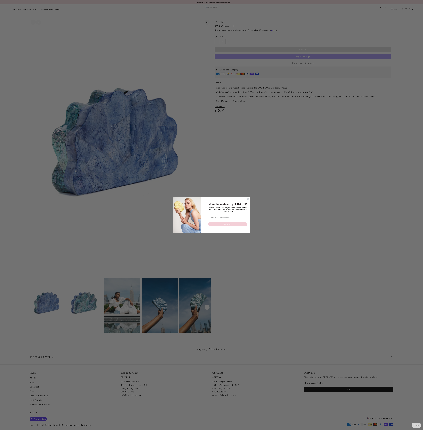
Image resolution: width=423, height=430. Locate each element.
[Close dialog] (248, 199)
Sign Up (227, 224)
